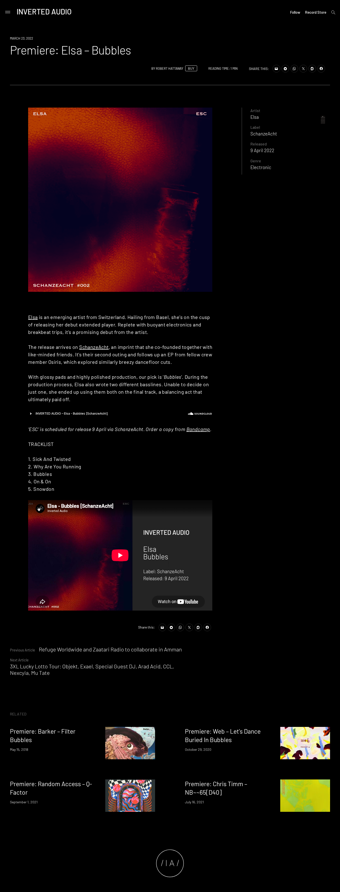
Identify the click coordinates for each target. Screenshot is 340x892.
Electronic (260, 167)
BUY (191, 68)
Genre (255, 160)
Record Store (315, 12)
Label (255, 127)
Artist (255, 110)
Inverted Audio (44, 11)
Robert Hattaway (169, 68)
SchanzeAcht (94, 347)
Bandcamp (198, 429)
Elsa (33, 317)
